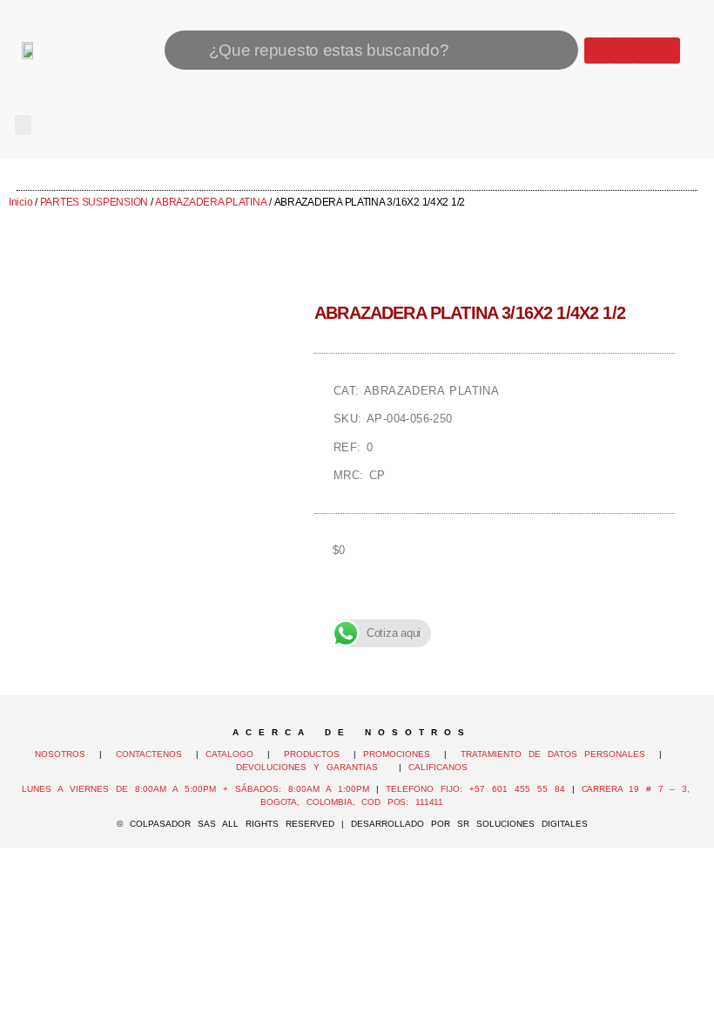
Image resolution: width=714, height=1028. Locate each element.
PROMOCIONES (396, 754)
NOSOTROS (60, 754)
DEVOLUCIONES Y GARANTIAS (314, 767)
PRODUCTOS (312, 754)
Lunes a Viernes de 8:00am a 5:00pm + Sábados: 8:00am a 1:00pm (195, 789)
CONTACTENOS (149, 754)
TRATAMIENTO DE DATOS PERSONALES (553, 754)
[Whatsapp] (597, 50)
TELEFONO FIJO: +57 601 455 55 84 (475, 789)
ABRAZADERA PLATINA (210, 202)
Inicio (20, 202)
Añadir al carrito (494, 610)
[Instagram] (644, 50)
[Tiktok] (667, 50)
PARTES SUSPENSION (94, 202)
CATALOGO (232, 754)
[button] (23, 125)
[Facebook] (621, 50)
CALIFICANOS (438, 767)
